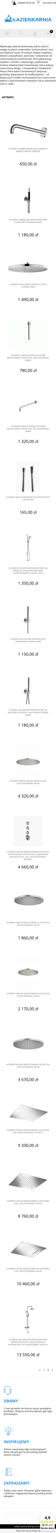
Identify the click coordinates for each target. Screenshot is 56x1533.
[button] (7, 33)
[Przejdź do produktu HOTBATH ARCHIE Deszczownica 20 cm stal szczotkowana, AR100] (28, 902)
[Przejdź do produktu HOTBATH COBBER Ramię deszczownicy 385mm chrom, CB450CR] (28, 128)
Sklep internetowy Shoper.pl (28, 1530)
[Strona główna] (28, 19)
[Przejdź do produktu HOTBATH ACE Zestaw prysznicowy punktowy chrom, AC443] (28, 618)
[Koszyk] (49, 33)
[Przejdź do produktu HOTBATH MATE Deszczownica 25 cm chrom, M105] (28, 267)
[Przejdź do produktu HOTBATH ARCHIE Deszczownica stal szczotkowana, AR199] (28, 760)
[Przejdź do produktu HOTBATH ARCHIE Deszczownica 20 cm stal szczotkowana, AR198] (28, 973)
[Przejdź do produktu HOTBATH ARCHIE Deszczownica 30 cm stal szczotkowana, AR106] (28, 1044)
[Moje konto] (35, 33)
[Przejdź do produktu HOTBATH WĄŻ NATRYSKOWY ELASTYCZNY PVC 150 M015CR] (28, 476)
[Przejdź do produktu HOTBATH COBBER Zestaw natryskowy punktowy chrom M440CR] (28, 199)
